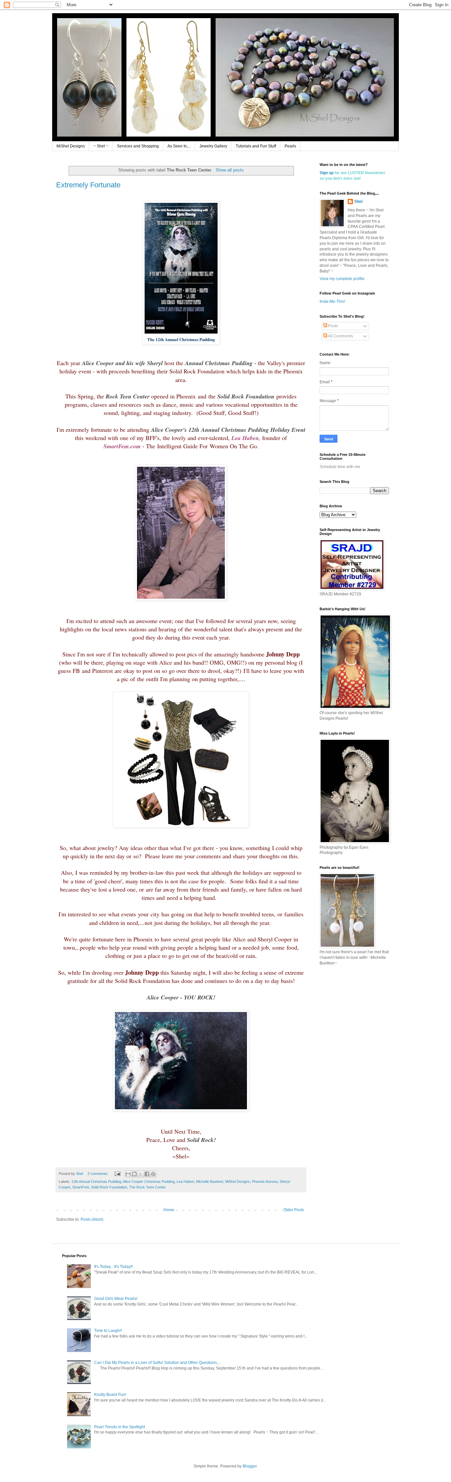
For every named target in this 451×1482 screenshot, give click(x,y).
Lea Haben (185, 1181)
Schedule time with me (340, 466)
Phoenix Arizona (265, 1181)
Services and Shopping (138, 146)
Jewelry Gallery (213, 146)
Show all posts (230, 170)
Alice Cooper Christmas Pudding (149, 1181)
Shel (358, 201)
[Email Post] (117, 1174)
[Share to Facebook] (147, 1174)
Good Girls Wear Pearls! (115, 1298)
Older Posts (293, 1210)
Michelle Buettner (209, 1181)
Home (168, 1210)
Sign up (326, 173)
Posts (332, 326)
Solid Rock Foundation (109, 1187)
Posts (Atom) (92, 1219)
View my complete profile (342, 278)
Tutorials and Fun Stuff (256, 146)
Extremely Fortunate (88, 185)
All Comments (340, 336)
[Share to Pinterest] (153, 1174)
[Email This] (128, 1174)
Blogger (250, 1466)
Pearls (290, 146)
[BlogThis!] (134, 1174)
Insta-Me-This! (332, 301)
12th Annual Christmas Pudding (96, 1181)
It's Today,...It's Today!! (113, 1266)
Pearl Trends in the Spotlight (119, 1427)
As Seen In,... (179, 146)
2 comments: (98, 1174)
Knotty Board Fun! (110, 1394)
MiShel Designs (70, 146)
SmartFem (80, 1187)
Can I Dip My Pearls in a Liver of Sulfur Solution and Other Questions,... (157, 1362)
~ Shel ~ (100, 146)
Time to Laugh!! (108, 1330)
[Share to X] (140, 1174)
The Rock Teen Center (147, 1187)
